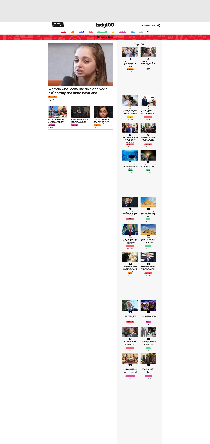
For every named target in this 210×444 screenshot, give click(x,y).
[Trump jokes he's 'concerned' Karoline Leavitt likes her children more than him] (148, 100)
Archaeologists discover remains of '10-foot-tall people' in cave (148, 343)
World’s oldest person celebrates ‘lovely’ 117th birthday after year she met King (130, 269)
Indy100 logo (105, 25)
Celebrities (122, 31)
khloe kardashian (130, 376)
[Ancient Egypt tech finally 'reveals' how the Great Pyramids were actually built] (148, 202)
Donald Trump (130, 218)
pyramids (148, 246)
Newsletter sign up (149, 26)
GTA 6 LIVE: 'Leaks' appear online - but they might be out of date (148, 63)
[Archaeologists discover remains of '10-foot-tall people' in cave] (148, 331)
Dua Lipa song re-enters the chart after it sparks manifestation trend (148, 316)
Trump (91, 31)
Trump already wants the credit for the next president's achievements (130, 140)
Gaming (81, 31)
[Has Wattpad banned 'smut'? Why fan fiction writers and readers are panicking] (130, 100)
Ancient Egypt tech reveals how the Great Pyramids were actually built (148, 214)
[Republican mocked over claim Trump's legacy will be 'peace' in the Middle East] (130, 305)
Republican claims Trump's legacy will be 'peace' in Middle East (130, 316)
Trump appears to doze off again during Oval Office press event (148, 139)
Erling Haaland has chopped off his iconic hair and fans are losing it (130, 419)
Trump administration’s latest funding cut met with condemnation (148, 268)
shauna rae (52, 97)
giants (148, 348)
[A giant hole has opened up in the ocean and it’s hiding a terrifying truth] (130, 155)
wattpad (130, 117)
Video (133, 31)
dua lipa (148, 321)
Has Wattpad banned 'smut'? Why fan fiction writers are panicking (130, 112)
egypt (148, 218)
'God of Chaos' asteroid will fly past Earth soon (148, 165)
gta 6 (148, 69)
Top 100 (63, 31)
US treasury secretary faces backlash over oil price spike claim (130, 343)
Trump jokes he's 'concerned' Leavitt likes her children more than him (148, 113)
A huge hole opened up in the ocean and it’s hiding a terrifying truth (130, 166)
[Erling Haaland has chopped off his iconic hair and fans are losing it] (130, 407)
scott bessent (130, 348)
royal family (130, 69)
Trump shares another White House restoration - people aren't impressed (130, 241)
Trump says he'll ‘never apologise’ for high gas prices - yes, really (130, 213)
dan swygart (52, 125)
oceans (130, 170)
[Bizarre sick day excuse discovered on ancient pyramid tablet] (148, 229)
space (148, 170)
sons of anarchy (148, 425)
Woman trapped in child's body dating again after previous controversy (79, 121)
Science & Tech (102, 31)
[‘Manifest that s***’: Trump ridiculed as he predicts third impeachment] (130, 435)
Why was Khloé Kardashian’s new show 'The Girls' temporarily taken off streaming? (130, 370)
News (72, 31)
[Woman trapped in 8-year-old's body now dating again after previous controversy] (80, 112)
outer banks (148, 376)
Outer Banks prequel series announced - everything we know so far (148, 370)
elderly (130, 273)
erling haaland (130, 425)
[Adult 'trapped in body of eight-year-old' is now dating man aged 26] (103, 112)
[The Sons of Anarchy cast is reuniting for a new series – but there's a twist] (148, 407)
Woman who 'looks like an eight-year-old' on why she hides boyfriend (78, 91)
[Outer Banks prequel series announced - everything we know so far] (148, 358)
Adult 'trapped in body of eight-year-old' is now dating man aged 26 (102, 121)
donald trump (148, 117)
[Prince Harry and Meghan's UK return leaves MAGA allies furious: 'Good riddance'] (130, 51)
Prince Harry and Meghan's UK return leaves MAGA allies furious (130, 64)
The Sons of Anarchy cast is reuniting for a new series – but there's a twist (148, 419)
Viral (113, 31)
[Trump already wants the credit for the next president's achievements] (130, 127)
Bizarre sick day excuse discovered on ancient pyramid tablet (148, 241)
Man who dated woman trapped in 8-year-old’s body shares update (56, 121)
